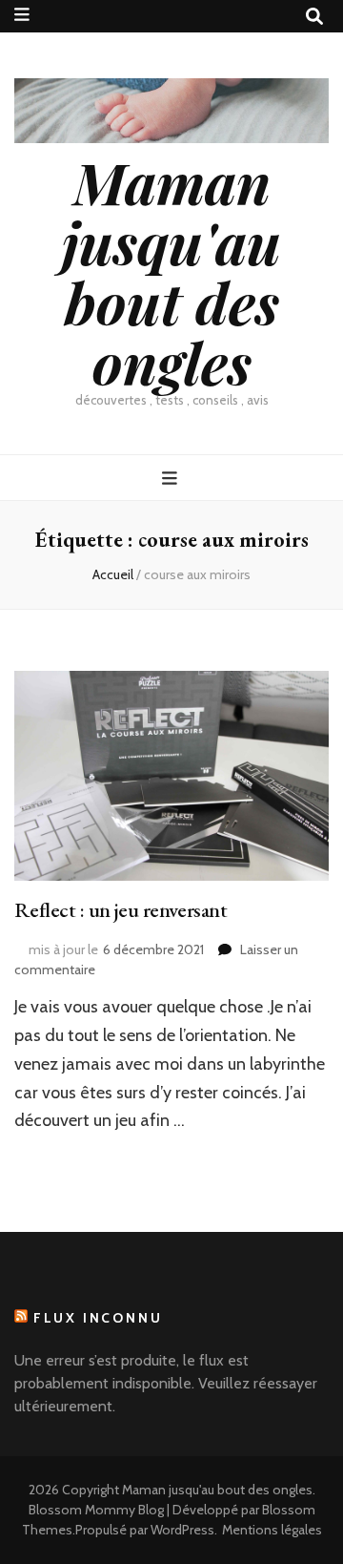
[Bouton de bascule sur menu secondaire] (22, 15)
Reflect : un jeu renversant (120, 910)
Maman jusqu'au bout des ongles (171, 271)
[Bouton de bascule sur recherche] (314, 17)
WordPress (182, 1529)
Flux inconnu (98, 1317)
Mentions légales (272, 1529)
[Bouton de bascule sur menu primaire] (172, 478)
